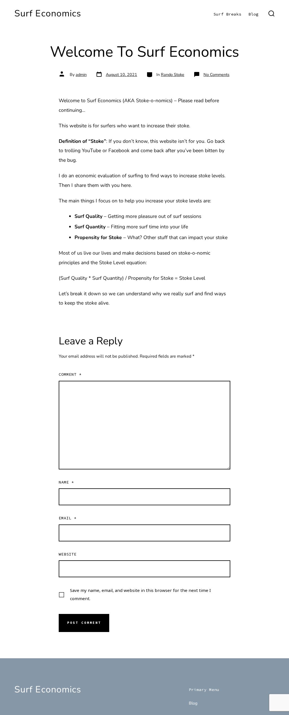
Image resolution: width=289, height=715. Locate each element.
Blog (253, 14)
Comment (70, 374)
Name (66, 482)
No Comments (216, 74)
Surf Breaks (227, 14)
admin (81, 74)
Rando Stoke (172, 74)
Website (67, 554)
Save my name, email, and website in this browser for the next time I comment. (140, 594)
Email (67, 518)
